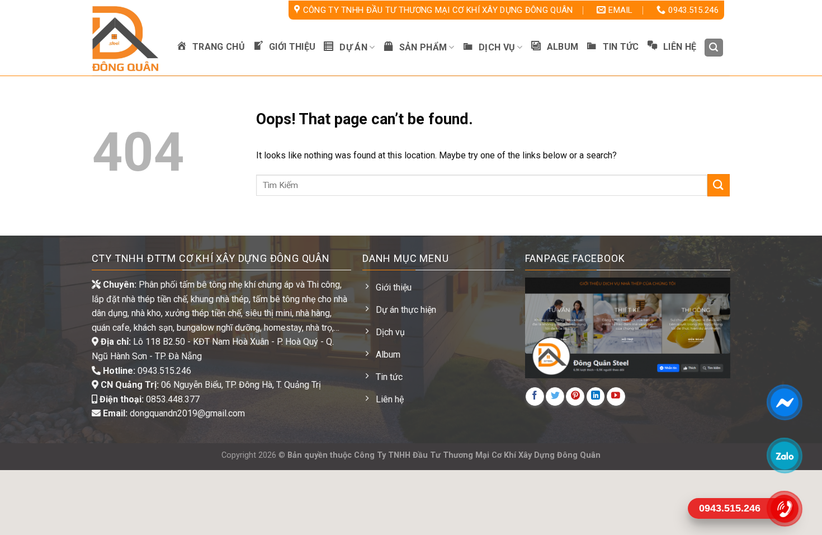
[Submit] (718, 185)
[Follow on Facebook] (535, 396)
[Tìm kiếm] (714, 48)
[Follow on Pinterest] (575, 396)
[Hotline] (784, 509)
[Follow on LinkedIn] (596, 396)
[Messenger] (784, 402)
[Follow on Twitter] (555, 396)
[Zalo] (784, 455)
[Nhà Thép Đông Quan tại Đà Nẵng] (125, 38)
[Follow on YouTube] (616, 396)
